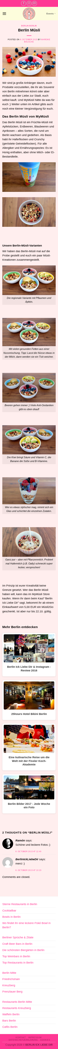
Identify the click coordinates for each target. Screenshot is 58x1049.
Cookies (45, 1040)
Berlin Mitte (9, 972)
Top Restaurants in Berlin (17, 962)
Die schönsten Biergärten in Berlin (23, 950)
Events (50, 13)
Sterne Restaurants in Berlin (19, 904)
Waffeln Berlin (10, 1014)
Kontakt (21, 1037)
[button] (4, 14)
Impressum (34, 1037)
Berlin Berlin (29, 26)
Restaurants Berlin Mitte (17, 1001)
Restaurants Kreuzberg (16, 1008)
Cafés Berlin (9, 1026)
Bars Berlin (9, 1020)
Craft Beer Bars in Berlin (17, 943)
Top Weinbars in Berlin (16, 956)
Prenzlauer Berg (12, 991)
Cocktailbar (9, 910)
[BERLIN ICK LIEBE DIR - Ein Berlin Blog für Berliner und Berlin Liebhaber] (29, 13)
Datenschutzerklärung (23, 1040)
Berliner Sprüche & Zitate (17, 937)
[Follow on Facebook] (23, 3)
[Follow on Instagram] (29, 3)
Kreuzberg (8, 985)
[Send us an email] (34, 3)
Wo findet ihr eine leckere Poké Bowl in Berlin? (26, 925)
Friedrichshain (11, 979)
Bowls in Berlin (11, 916)
